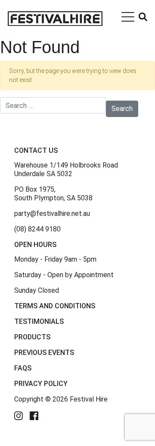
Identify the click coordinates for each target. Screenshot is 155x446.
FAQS (22, 368)
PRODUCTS (32, 337)
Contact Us (36, 150)
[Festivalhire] (55, 18)
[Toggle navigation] (127, 18)
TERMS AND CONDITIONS (54, 306)
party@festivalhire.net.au (52, 213)
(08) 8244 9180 (37, 229)
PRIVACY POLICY (41, 384)
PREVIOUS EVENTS (44, 352)
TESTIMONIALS (39, 321)
